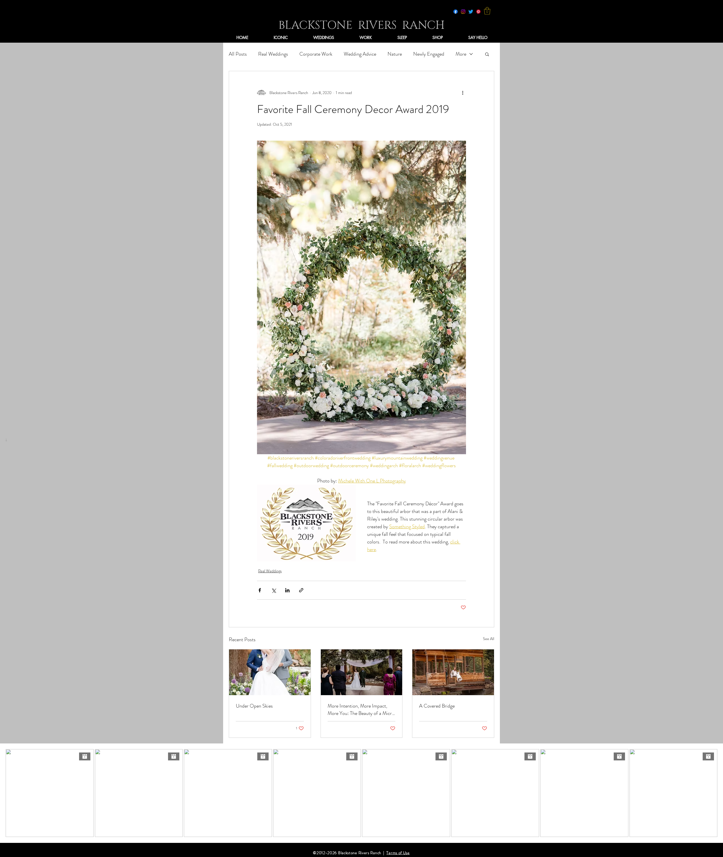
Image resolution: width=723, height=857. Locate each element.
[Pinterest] (478, 11)
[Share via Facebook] (259, 590)
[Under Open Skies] (270, 672)
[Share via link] (301, 590)
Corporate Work (315, 54)
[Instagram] (463, 11)
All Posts (238, 54)
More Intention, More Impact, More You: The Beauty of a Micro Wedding (361, 709)
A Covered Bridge (437, 706)
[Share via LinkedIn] (287, 590)
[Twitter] (471, 11)
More (461, 54)
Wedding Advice (360, 54)
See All (488, 638)
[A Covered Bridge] (453, 672)
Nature (394, 54)
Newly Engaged (428, 54)
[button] (487, 10)
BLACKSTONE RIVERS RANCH (361, 25)
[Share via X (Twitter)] (273, 590)
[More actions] (462, 92)
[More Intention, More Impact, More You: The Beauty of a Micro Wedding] (361, 672)
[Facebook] (455, 11)
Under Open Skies (254, 706)
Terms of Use (398, 853)
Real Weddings (273, 54)
